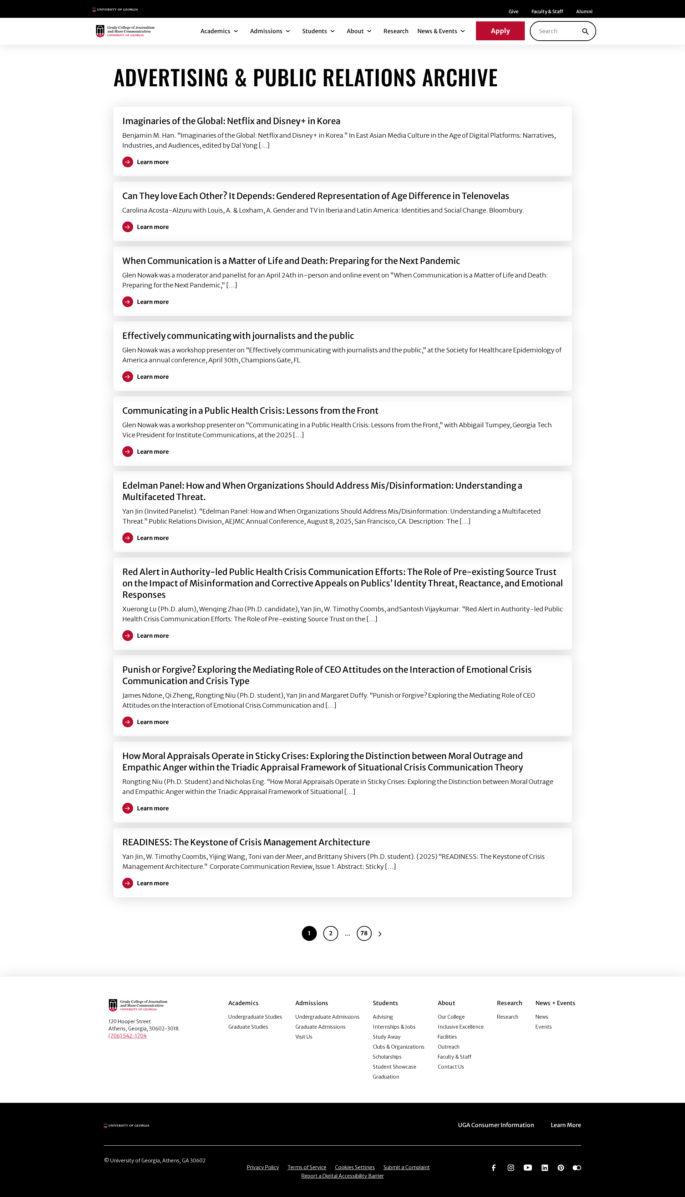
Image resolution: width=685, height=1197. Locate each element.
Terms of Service (307, 1167)
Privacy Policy (263, 1167)
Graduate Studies (248, 1027)
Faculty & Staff (547, 12)
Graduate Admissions (320, 1027)
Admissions (266, 31)
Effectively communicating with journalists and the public (238, 335)
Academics (215, 31)
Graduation (386, 1077)
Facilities (447, 1037)
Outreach (449, 1047)
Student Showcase (394, 1067)
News (542, 1017)
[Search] (585, 31)
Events (544, 1027)
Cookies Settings (355, 1167)
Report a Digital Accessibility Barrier (342, 1176)
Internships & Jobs (394, 1027)
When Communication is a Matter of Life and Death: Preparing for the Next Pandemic (291, 260)
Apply (500, 31)
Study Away (387, 1037)
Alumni (584, 12)
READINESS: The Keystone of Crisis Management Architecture (246, 842)
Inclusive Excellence (461, 1027)
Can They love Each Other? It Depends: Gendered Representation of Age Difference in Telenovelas (315, 196)
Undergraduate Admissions (327, 1017)
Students (314, 31)
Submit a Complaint (407, 1167)
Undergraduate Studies (255, 1017)
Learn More (566, 1125)
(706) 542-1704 (127, 1036)
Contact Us (451, 1067)
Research (396, 31)
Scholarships (387, 1057)
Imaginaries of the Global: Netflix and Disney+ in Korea (231, 121)
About (355, 31)
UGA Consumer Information (496, 1125)
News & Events (437, 31)
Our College (451, 1017)
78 (364, 933)
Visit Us (304, 1037)
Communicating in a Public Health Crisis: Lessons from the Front (250, 410)
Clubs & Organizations (399, 1047)
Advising (383, 1017)
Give (513, 12)
